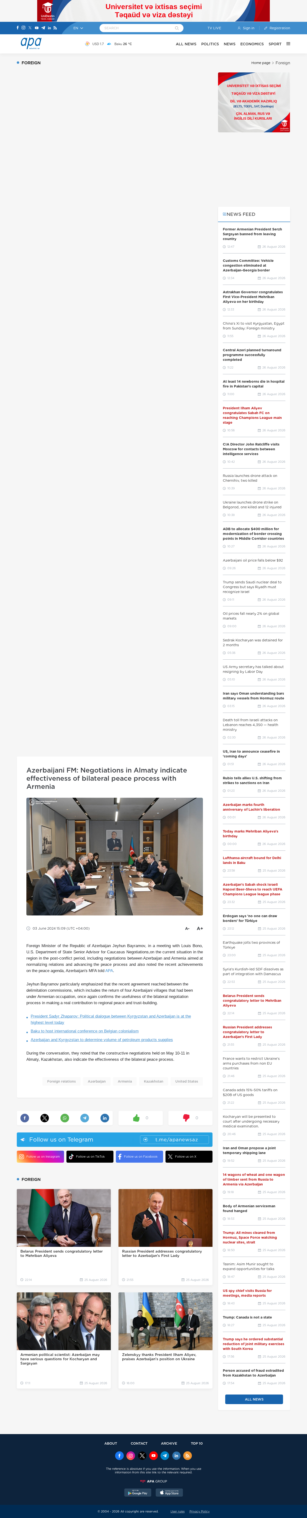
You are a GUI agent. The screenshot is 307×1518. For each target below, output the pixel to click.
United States (186, 1081)
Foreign (283, 63)
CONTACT (139, 1443)
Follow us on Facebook (141, 1156)
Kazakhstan (153, 1081)
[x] (142, 1456)
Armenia (125, 1081)
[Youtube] (37, 28)
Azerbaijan (97, 1081)
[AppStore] (169, 1493)
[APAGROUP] (153, 1481)
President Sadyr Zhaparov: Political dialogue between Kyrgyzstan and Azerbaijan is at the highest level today (111, 1019)
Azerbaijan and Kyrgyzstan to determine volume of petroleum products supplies (102, 1039)
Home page (260, 63)
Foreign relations (61, 1081)
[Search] (177, 28)
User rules (178, 1511)
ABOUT (110, 1443)
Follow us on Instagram (43, 1156)
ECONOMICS (252, 44)
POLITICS (210, 44)
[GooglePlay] (138, 1493)
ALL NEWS (186, 44)
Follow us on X (185, 1156)
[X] (30, 28)
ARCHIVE (169, 1443)
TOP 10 (197, 1443)
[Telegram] (43, 28)
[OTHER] (286, 44)
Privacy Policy (199, 1511)
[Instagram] (23, 28)
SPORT (275, 44)
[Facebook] (18, 28)
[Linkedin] (49, 28)
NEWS (230, 44)
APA (109, 970)
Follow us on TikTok (90, 1156)
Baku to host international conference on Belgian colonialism (85, 1031)
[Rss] (55, 28)
